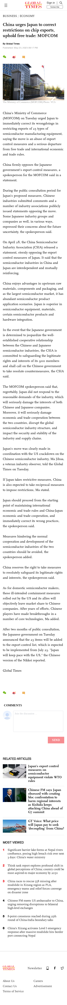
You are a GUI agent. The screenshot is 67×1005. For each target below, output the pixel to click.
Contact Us (10, 986)
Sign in (51, 2)
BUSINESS (10, 16)
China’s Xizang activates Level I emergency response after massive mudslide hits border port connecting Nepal (35, 931)
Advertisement (43, 986)
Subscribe (54, 7)
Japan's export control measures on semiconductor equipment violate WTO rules (45, 773)
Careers (38, 981)
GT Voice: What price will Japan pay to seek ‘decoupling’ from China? (46, 824)
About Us (9, 981)
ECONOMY (27, 16)
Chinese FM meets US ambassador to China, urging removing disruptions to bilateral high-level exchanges (36, 904)
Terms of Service (13, 991)
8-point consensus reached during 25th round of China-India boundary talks (32, 918)
